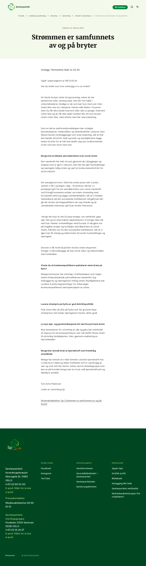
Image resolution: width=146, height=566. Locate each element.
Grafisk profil (119, 473)
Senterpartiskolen (85, 481)
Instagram (46, 473)
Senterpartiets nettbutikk (125, 488)
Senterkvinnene (84, 468)
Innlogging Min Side (122, 483)
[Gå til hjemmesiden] (14, 451)
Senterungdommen (86, 486)
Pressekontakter (15, 498)
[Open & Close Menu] (137, 7)
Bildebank (117, 478)
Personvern (10, 555)
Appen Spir (117, 468)
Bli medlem (120, 7)
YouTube (45, 478)
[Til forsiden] (19, 10)
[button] (131, 7)
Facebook (46, 468)
